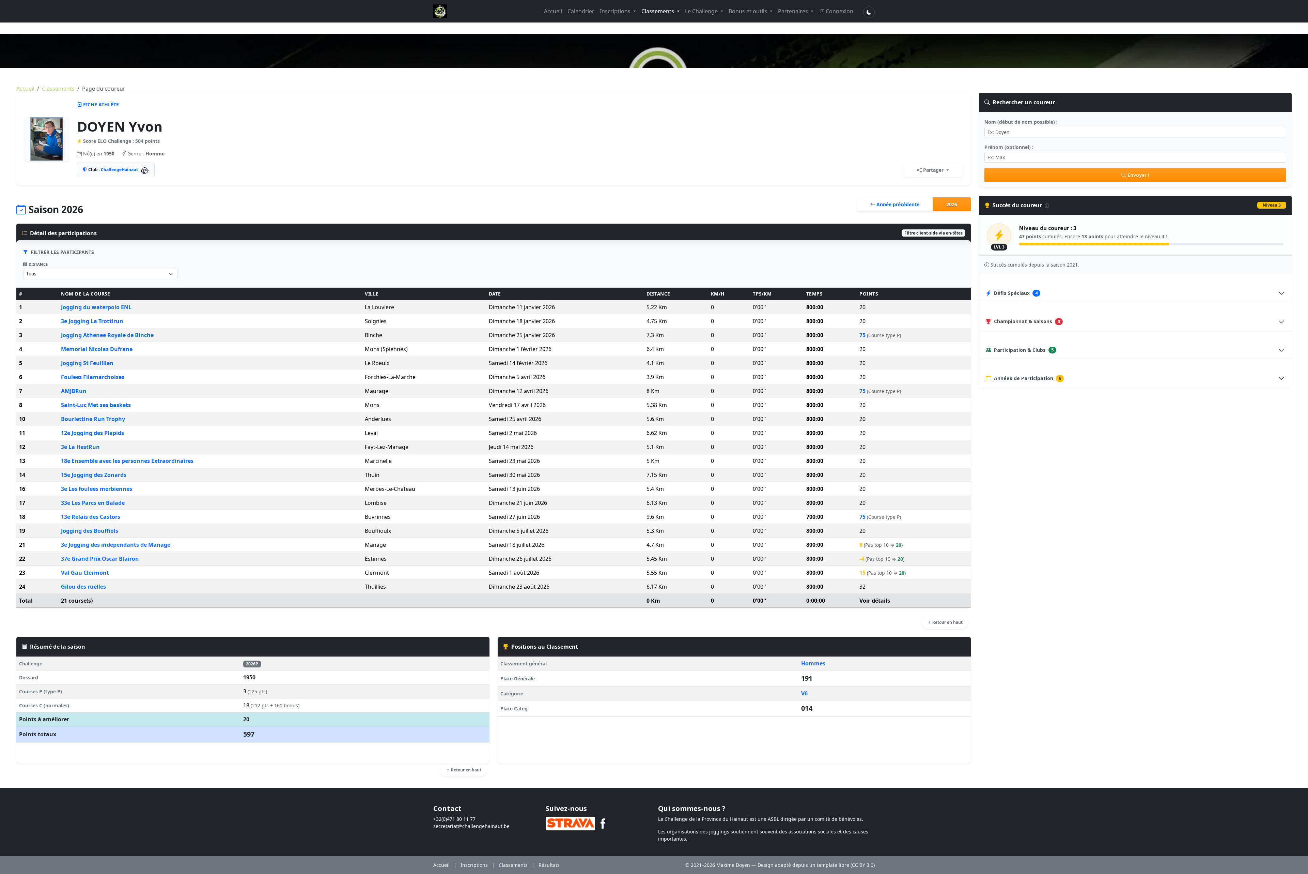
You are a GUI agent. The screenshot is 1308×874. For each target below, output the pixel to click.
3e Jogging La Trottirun (92, 321)
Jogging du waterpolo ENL (96, 307)
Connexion (839, 11)
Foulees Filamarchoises (92, 377)
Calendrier (580, 11)
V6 (804, 693)
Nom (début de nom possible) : (1021, 122)
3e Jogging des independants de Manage (115, 544)
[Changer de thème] (869, 12)
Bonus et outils (748, 11)
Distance (38, 264)
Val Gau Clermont (85, 572)
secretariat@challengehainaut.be (471, 826)
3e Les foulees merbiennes (96, 489)
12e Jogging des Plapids (92, 433)
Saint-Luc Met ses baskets (96, 405)
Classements (658, 11)
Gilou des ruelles (83, 586)
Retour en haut (947, 622)
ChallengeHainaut (119, 169)
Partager (933, 170)
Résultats (549, 865)
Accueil (553, 11)
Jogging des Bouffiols (89, 530)
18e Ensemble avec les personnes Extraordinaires (127, 461)
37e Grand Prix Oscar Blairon (100, 558)
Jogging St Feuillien (87, 363)
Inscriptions (616, 11)
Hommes (813, 663)
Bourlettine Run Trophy (93, 419)
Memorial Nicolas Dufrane (97, 349)
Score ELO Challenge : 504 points (121, 141)
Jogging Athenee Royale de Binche (107, 335)
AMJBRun (74, 391)
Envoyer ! (1138, 175)
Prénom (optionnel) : (1008, 147)
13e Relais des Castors (90, 517)
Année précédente (897, 204)
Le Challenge (702, 11)
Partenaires (793, 11)
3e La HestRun (80, 447)
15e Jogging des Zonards (93, 475)
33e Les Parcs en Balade (93, 503)
